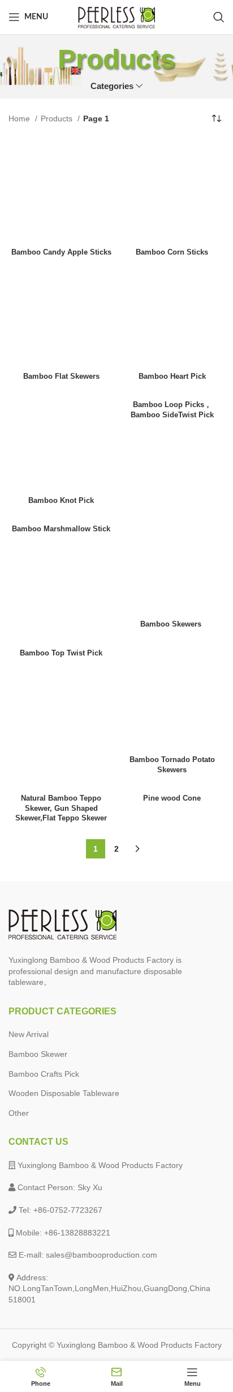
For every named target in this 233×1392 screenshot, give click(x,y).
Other (18, 1113)
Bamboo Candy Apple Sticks (61, 252)
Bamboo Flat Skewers (61, 376)
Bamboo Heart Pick (172, 376)
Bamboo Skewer (37, 1054)
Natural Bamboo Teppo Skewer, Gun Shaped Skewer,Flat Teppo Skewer (61, 808)
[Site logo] (116, 16)
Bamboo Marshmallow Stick (61, 529)
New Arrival (28, 1034)
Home (20, 118)
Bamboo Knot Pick (61, 501)
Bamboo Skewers (172, 624)
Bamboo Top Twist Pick (61, 653)
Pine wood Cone (172, 798)
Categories (111, 86)
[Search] (219, 17)
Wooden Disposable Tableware (63, 1093)
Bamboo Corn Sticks (172, 252)
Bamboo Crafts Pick (43, 1073)
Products (58, 118)
